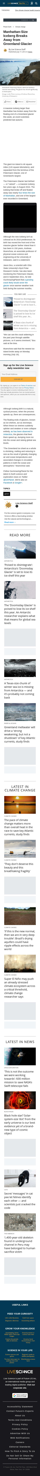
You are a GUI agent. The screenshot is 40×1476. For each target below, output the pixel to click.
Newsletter (32, 102)
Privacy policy (20, 1424)
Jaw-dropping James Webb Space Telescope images (12, 1334)
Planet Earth (7, 27)
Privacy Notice (29, 388)
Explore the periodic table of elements (12, 1340)
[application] (20, 214)
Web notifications (20, 1438)
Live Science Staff (18, 49)
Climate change (20, 27)
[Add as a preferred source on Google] (20, 1395)
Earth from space (28, 1318)
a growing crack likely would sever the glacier (18, 283)
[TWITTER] (17, 506)
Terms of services (27, 385)
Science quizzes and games (12, 1355)
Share (9, 102)
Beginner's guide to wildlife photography (28, 1355)
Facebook (7, 483)
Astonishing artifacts (28, 1321)
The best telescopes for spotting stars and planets (12, 1360)
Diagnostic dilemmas (12, 1321)
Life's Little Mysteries (12, 1318)
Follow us (20, 102)
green (6, 494)
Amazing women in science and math (28, 1333)
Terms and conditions (20, 1420)
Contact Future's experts (20, 1411)
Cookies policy (20, 1429)
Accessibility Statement (20, 1407)
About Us (20, 1415)
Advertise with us (20, 1433)
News (30, 52)
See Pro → (23, 3)
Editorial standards (20, 1447)
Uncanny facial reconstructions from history (28, 1340)
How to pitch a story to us (20, 1451)
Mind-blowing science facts (28, 1360)
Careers (20, 1442)
